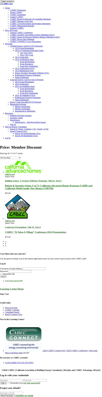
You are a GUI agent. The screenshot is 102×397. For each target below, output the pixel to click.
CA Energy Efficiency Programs (33, 181)
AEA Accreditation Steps (25, 86)
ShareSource (15, 120)
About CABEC (16, 12)
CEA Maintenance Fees (24, 71)
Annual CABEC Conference (21, 33)
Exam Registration (27, 62)
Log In (7, 138)
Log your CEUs (26, 53)
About (7, 8)
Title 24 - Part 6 (54, 181)
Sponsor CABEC (17, 28)
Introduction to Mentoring (25, 111)
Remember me (16, 383)
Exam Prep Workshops (29, 66)
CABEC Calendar (12, 310)
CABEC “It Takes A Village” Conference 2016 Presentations (35, 232)
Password (4, 271)
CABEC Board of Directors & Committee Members (30, 19)
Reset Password (7, 396)
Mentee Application (22, 109)
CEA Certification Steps (24, 59)
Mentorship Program (18, 104)
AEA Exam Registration (24, 82)
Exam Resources (26, 64)
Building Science (12, 181)
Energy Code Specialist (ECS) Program (25, 102)
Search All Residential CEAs (26, 136)
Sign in (3, 383)
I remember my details (23, 396)
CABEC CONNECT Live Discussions (25, 41)
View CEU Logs (26, 55)
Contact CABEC (16, 17)
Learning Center (16, 118)
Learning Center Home (12, 289)
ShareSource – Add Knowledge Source (30, 122)
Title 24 (13, 124)
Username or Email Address (11, 269)
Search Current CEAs (18, 131)
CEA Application (21, 57)
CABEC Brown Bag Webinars (22, 39)
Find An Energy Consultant (16, 127)
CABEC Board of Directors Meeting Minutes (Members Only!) (35, 37)
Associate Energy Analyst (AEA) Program (26, 80)
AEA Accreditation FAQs (25, 95)
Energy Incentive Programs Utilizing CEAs (32, 73)
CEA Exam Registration (24, 48)
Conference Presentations (15, 227)
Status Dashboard (22, 77)
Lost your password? (14, 281)
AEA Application (22, 84)
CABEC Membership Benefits (22, 26)
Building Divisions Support (20, 115)
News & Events (11, 30)
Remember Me (9, 274)
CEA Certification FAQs (24, 68)
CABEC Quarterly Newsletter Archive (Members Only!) (32, 35)
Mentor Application (22, 107)
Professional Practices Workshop (28, 75)
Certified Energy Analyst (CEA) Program (26, 46)
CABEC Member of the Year (21, 21)
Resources (9, 113)
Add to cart (10, 174)
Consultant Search (12, 312)
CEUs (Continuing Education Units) (29, 50)
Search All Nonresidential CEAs (27, 133)
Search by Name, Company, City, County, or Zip (29, 129)
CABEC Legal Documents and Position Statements (30, 24)
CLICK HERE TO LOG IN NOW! (19, 363)
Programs (8, 44)
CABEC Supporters (18, 15)
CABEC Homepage (18, 10)
